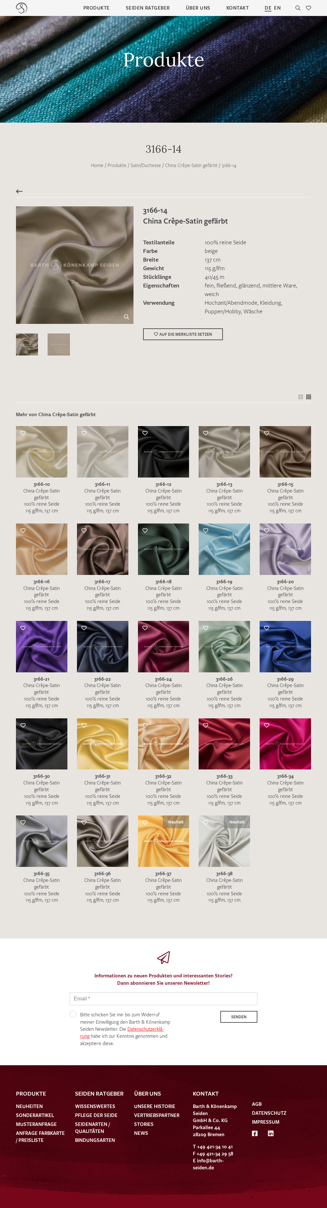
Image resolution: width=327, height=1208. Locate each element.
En (277, 7)
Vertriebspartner (156, 1115)
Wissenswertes (95, 1106)
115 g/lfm (215, 268)
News (141, 1133)
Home (97, 165)
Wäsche (252, 311)
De (268, 7)
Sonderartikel (35, 1115)
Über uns (198, 7)
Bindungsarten (95, 1140)
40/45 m (214, 276)
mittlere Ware (279, 285)
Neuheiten (29, 1106)
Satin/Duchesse (146, 165)
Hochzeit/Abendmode (231, 302)
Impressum (265, 1122)
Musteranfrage (36, 1124)
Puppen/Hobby (223, 311)
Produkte (96, 7)
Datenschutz (269, 1113)
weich (212, 294)
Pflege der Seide (96, 1115)
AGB (257, 1104)
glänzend (249, 285)
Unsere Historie (154, 1106)
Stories (144, 1124)
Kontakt (237, 7)
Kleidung (270, 302)
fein (209, 285)
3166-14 (229, 165)
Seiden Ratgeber (148, 7)
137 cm (213, 259)
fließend (226, 285)
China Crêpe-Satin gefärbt (191, 165)
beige (211, 251)
